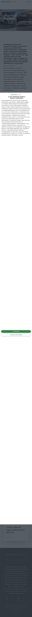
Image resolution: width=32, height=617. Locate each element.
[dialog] (16, 308)
